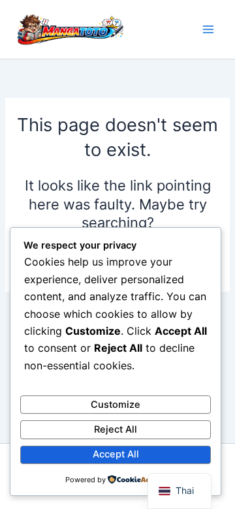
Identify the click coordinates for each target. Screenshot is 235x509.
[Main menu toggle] (208, 29)
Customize (115, 404)
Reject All (115, 429)
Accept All (116, 454)
